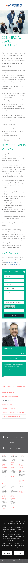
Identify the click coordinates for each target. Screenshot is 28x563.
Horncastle (4, 467)
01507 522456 (4, 475)
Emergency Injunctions (8, 408)
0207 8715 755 (21, 481)
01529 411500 (21, 492)
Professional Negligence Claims (11, 416)
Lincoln (12, 467)
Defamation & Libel (7, 404)
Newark (12, 483)
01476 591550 (21, 465)
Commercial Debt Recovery (10, 396)
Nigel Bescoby (8, 348)
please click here (17, 548)
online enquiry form (15, 264)
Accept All (7, 553)
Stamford (12, 498)
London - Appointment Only (22, 469)
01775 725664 (4, 509)
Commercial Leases (7, 400)
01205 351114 (4, 465)
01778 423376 (12, 463)
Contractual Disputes (8, 392)
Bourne (12, 455)
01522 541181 (12, 475)
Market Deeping (4, 484)
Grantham (21, 455)
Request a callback (15, 437)
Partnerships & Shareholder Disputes (13, 412)
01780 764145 (12, 506)
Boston (3, 455)
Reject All (19, 553)
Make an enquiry (15, 448)
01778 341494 (4, 495)
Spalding (4, 498)
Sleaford (21, 483)
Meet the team (14, 358)
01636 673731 (12, 495)
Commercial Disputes (13, 386)
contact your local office (13, 262)
